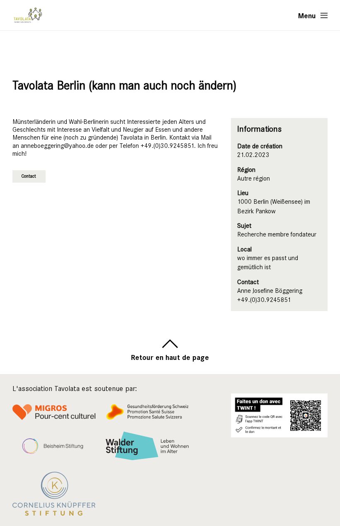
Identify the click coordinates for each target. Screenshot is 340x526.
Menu (307, 15)
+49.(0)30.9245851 (264, 300)
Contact (29, 176)
